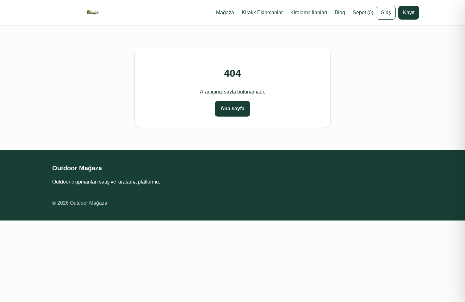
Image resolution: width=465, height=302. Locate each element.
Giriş (386, 12)
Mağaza (225, 12)
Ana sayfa (232, 108)
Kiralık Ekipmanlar (262, 12)
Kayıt (408, 12)
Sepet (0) (363, 12)
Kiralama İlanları (308, 12)
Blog (340, 12)
